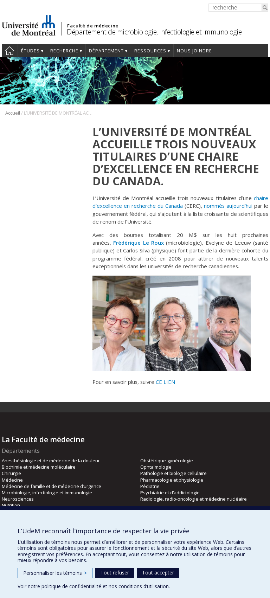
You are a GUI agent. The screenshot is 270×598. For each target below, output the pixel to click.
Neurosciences (18, 499)
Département (106, 51)
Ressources (150, 51)
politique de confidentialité (71, 586)
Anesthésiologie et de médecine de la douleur (51, 460)
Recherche (64, 51)
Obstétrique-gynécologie (166, 460)
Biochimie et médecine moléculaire (39, 467)
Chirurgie (11, 473)
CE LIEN (165, 381)
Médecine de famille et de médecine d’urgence (51, 486)
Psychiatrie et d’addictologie (170, 492)
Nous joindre (194, 51)
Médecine (12, 480)
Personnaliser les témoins (55, 573)
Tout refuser (115, 572)
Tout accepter (158, 572)
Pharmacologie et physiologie (171, 480)
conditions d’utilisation (143, 586)
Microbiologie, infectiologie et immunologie (47, 492)
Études (30, 51)
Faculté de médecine (92, 25)
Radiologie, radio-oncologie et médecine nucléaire (193, 499)
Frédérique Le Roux (139, 242)
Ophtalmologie (156, 467)
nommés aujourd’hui (228, 205)
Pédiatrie (150, 486)
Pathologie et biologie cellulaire (173, 473)
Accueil (9, 50)
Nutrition (11, 505)
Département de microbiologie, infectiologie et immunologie (154, 32)
